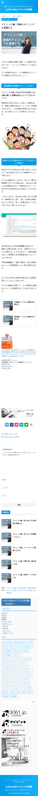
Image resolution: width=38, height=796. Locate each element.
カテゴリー (6, 663)
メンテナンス (6, 684)
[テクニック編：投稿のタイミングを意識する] (21, 425)
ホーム (7, 780)
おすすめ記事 (6, 651)
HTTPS (30, 642)
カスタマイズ (26, 659)
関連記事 (13, 696)
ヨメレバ (14, 360)
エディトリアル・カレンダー (11, 659)
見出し (30, 692)
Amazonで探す (6, 366)
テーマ (5, 675)
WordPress (28, 646)
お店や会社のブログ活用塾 (19, 9)
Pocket (5, 646)
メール (5, 487)
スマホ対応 (6, 667)
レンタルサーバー (19, 688)
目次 (18, 692)
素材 (24, 692)
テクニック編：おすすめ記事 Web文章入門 (21, 588)
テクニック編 (13, 434)
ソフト (26, 667)
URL (20, 646)
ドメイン (12, 675)
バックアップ (27, 675)
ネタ (19, 675)
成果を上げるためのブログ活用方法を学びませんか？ (19, 790)
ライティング (6, 688)
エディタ (16, 655)
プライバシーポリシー (26, 780)
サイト (4, 495)
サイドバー (22, 663)
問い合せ (5, 692)
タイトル (5, 671)
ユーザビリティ (25, 684)
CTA (4, 642)
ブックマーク (24, 679)
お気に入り (17, 651)
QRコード (13, 646)
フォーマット (13, 679)
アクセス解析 (6, 655)
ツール (19, 671)
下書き (29, 688)
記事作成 (5, 434)
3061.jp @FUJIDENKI (19, 782)
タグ (12, 671)
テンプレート (27, 671)
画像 (12, 692)
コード (14, 663)
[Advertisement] (19, 391)
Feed (9, 642)
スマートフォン (16, 667)
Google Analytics (8, 437)
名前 (4, 480)
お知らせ (25, 651)
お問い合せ (15, 780)
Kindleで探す (6, 368)
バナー (5, 679)
